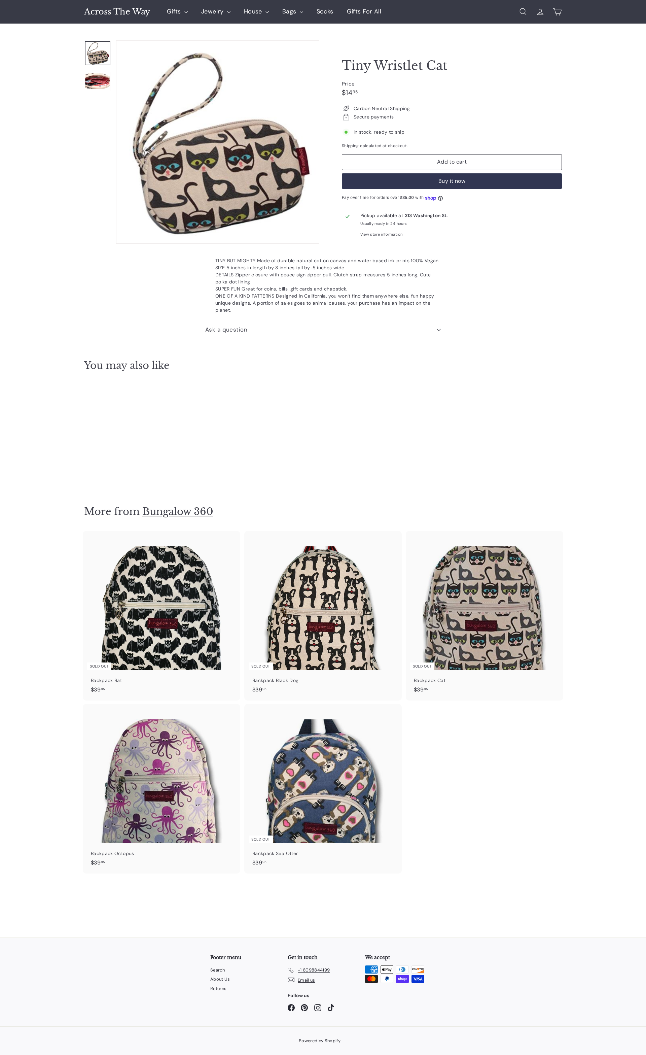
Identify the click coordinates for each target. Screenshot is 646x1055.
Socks (325, 11)
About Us (220, 979)
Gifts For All (364, 11)
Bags (290, 11)
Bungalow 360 (177, 511)
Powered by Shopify (319, 1041)
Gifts (175, 11)
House (254, 11)
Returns (218, 988)
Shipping (350, 145)
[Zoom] (217, 142)
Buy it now (451, 180)
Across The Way (117, 11)
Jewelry (213, 11)
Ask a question (226, 329)
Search (217, 970)
